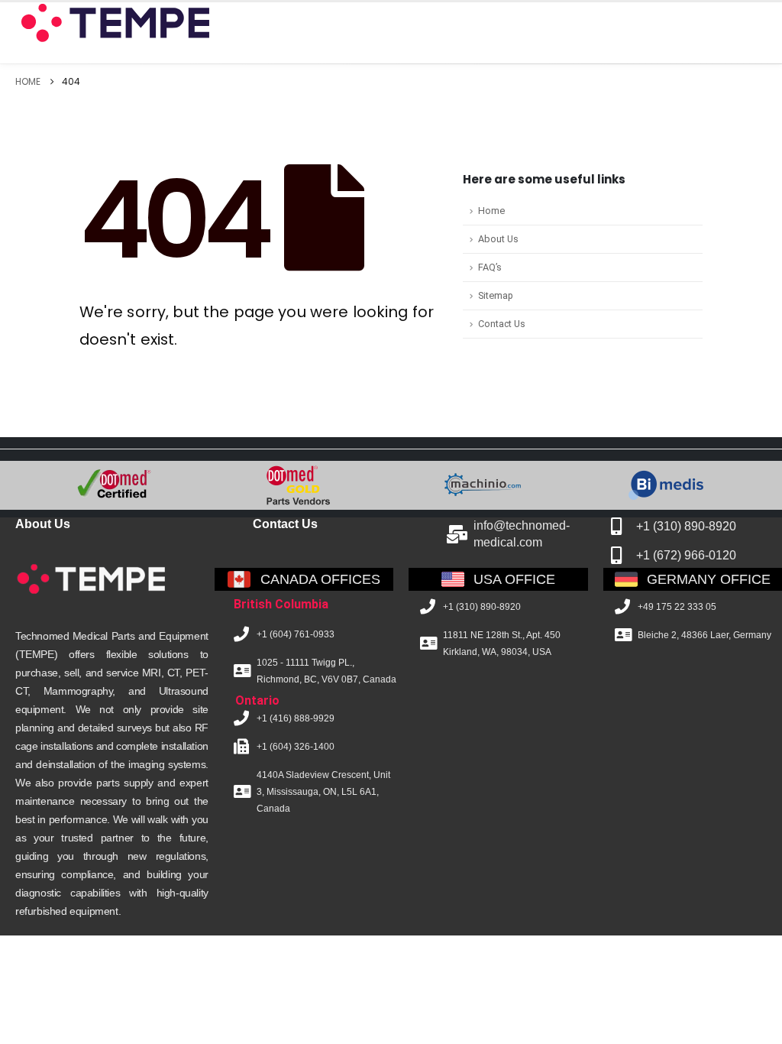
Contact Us (501, 323)
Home (491, 210)
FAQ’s (490, 267)
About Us (498, 239)
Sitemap (495, 295)
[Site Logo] (113, 23)
